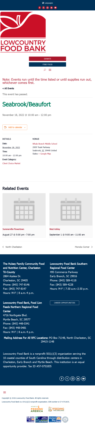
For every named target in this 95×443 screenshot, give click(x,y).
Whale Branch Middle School (45, 143)
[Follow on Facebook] (39, 7)
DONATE (47, 58)
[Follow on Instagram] (47, 7)
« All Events (8, 88)
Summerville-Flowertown (13, 229)
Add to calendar (15, 127)
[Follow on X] (43, 7)
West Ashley (54, 229)
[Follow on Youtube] (55, 7)
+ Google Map (44, 153)
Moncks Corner (82, 246)
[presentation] (24, 209)
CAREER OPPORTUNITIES (64, 302)
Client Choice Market (11, 163)
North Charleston (13, 246)
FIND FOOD (47, 64)
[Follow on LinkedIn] (51, 7)
